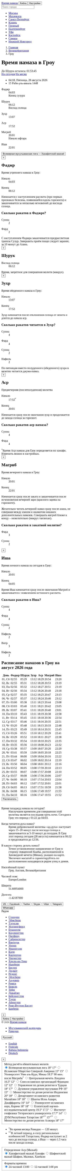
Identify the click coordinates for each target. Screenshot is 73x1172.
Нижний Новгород (20, 41)
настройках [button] (32, 453)
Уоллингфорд (17, 926)
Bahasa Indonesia (18, 1049)
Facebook (15, 904)
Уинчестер (15, 958)
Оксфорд (14, 936)
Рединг (13, 973)
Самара (13, 38)
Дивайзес (14, 992)
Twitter (26, 904)
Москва (13, 13)
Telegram (57, 904)
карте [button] (60, 855)
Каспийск (14, 35)
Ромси (12, 983)
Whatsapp (8, 908)
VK (4, 904)
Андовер (14, 980)
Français (13, 1046)
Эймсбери (15, 920)
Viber (46, 904)
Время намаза (9, 3)
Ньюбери (14, 964)
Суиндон (14, 917)
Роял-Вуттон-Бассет (21, 1005)
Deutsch (13, 1053)
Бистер (13, 967)
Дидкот (13, 970)
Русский (7, 1037)
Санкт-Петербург (19, 19)
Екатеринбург (17, 28)
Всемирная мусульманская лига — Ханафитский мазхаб (33, 153)
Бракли (13, 986)
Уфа (11, 32)
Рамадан (14, 1031)
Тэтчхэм (14, 923)
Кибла (23, 3)
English (13, 1043)
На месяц (21, 74)
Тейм (12, 989)
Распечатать (9, 799)
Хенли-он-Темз (18, 961)
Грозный (14, 25)
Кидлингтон (16, 932)
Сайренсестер (17, 939)
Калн (12, 951)
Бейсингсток (16, 996)
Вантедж (14, 942)
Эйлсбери (14, 977)
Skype (36, 904)
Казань (13, 22)
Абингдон (15, 1002)
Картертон (15, 955)
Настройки (34, 3)
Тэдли (12, 999)
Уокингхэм (15, 948)
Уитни (12, 945)
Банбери (14, 1008)
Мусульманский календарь (25, 1028)
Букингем (14, 929)
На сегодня (8, 74)
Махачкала (15, 16)
